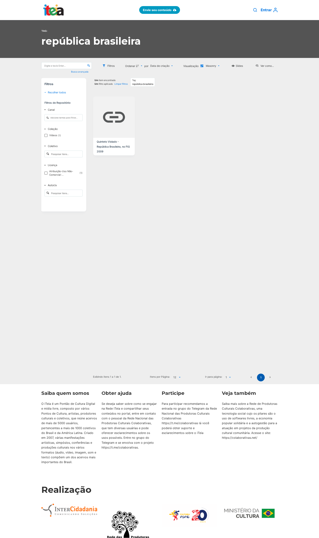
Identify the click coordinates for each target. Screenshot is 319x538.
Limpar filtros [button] (121, 83)
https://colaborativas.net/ (239, 437)
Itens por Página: (160, 376)
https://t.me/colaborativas (120, 447)
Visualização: (191, 66)
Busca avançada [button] (80, 71)
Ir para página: (213, 376)
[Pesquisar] (255, 10)
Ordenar (130, 66)
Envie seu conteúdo (157, 10)
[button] (251, 377)
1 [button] (261, 377)
